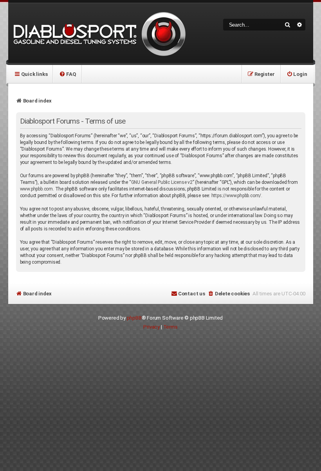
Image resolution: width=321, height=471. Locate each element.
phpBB (134, 318)
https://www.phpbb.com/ (236, 195)
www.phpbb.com (36, 189)
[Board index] (98, 33)
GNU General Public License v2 (162, 182)
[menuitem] (67, 74)
